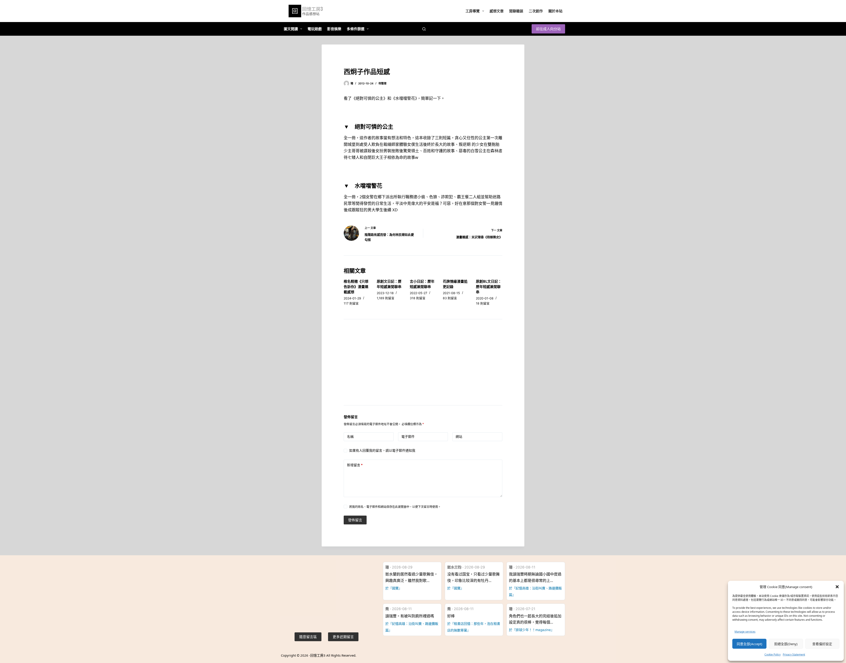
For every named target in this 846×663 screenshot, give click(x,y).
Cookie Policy (772, 654)
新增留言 (355, 465)
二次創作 (536, 11)
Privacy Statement (794, 654)
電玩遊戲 (315, 28)
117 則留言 (351, 303)
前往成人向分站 (548, 29)
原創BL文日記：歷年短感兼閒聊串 (488, 286)
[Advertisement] (423, 368)
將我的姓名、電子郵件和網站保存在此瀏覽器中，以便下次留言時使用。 (395, 506)
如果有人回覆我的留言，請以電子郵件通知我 (382, 450)
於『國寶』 (393, 588)
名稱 (350, 437)
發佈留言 (355, 520)
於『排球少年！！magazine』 (531, 630)
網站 (459, 437)
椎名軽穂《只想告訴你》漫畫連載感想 (356, 286)
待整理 (382, 83)
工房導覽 (473, 11)
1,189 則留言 (385, 298)
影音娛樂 (334, 28)
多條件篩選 (355, 28)
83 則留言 (450, 298)
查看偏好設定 (822, 644)
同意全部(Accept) (749, 644)
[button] (837, 587)
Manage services (745, 631)
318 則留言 (417, 298)
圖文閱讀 (291, 28)
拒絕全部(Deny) (786, 644)
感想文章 (497, 11)
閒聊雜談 (516, 11)
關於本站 (555, 11)
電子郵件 (408, 437)
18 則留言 (483, 303)
